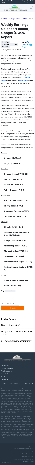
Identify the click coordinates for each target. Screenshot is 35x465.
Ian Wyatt (17, 50)
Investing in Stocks (14, 19)
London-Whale (10, 291)
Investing (4, 19)
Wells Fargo (23, 80)
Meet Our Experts (6, 374)
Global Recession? (11, 325)
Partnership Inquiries (28, 456)
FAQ (32, 451)
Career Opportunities (28, 454)
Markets (24, 19)
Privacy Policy (30, 446)
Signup (13, 308)
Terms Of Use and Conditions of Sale (23, 448)
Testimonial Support (28, 461)
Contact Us (4, 379)
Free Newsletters (6, 371)
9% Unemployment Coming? (16, 341)
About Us (4, 377)
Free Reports (5, 365)
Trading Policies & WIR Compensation (23, 459)
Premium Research (7, 368)
